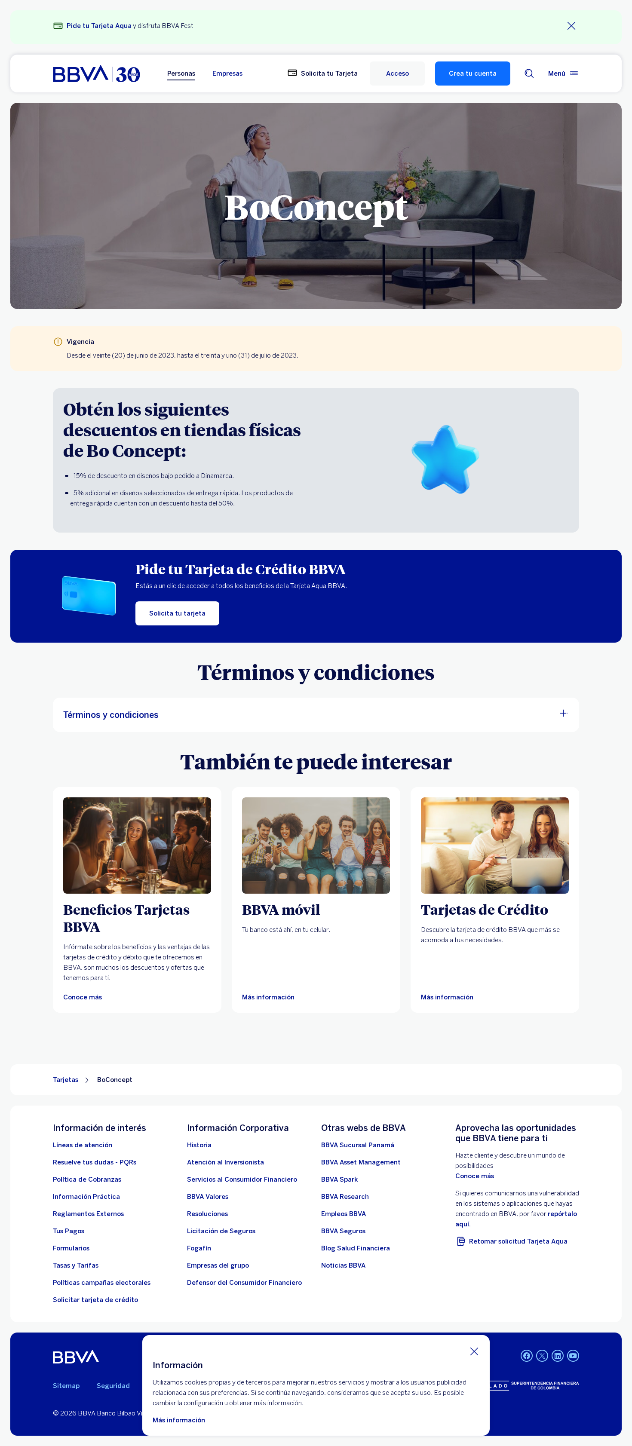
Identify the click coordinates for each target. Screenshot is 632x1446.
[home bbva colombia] (96, 73)
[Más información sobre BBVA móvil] (316, 845)
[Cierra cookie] (474, 1351)
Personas (181, 73)
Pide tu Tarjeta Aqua (99, 26)
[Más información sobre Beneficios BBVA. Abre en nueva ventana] (137, 845)
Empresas (227, 73)
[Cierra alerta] (571, 25)
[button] (397, 73)
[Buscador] (529, 73)
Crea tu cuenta (473, 73)
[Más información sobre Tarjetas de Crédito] (495, 845)
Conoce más (474, 1176)
